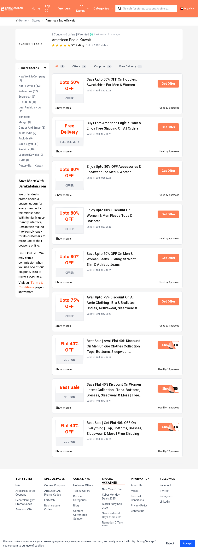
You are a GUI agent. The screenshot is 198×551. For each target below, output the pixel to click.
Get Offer (168, 83)
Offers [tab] (78, 66)
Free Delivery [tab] (129, 66)
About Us (136, 485)
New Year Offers (112, 489)
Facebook (166, 485)
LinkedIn (165, 501)
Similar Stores (32, 68)
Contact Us (137, 510)
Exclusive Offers (83, 485)
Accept (187, 543)
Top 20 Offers (81, 490)
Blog (76, 505)
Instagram (166, 496)
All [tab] (59, 66)
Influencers (63, 8)
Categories (101, 8)
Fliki (17, 485)
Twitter (164, 490)
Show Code (170, 345)
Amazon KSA (23, 509)
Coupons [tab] (102, 66)
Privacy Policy (139, 505)
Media (134, 490)
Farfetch (49, 500)
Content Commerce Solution (80, 514)
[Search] (120, 8)
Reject (170, 543)
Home (36, 8)
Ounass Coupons (54, 485)
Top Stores (80, 8)
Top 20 (47, 8)
